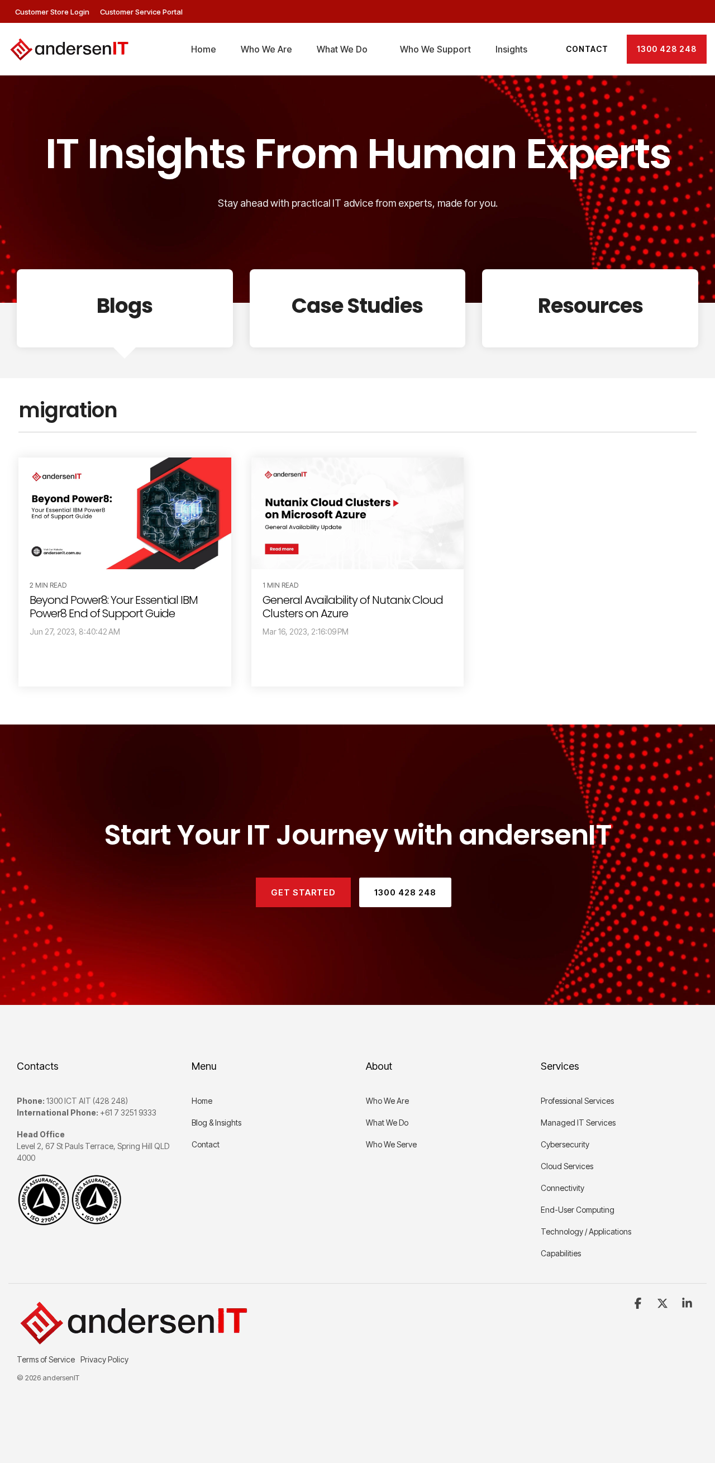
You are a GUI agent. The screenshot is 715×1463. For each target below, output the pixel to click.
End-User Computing (577, 1209)
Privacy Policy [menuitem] (104, 1359)
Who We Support (435, 49)
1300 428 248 (667, 49)
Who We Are (266, 49)
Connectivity (562, 1188)
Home (203, 49)
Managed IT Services (578, 1122)
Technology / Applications (586, 1231)
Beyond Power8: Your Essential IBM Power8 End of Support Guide (114, 606)
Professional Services (577, 1100)
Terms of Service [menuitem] (46, 1359)
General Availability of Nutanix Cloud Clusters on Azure (353, 606)
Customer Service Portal (141, 11)
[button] (639, 1304)
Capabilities (562, 1253)
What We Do (342, 49)
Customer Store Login (53, 11)
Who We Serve (391, 1144)
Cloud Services (567, 1166)
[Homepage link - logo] (132, 1341)
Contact (587, 49)
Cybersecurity (565, 1144)
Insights (511, 49)
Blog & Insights (216, 1122)
